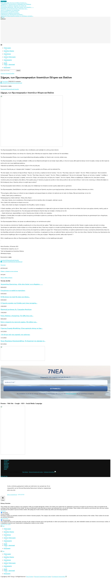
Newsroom (5, 81)
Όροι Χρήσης (25, 472)
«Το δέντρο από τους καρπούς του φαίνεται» (15, 334)
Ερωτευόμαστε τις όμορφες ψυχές (9, 11)
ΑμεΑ (5, 63)
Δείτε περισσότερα (12, 494)
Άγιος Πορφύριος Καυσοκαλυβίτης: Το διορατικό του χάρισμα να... (23, 341)
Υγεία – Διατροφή (9, 64)
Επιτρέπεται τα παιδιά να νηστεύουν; (10, 13)
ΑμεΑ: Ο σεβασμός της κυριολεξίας (10, 10)
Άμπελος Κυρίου (9, 51)
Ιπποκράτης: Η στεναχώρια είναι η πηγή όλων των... (14, 8)
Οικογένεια (7, 54)
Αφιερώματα (8, 60)
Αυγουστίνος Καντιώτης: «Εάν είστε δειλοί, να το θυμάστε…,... (17, 7)
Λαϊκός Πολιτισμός (10, 57)
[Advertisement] (55, 31)
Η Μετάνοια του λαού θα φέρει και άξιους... (12, 14)
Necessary (5, 512)
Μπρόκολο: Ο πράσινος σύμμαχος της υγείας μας (13, 5)
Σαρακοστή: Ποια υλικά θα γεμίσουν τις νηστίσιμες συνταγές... (17, 16)
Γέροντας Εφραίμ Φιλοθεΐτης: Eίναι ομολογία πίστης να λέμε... (22, 328)
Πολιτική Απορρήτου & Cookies (36, 472)
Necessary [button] (3, 511)
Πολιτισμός (7, 48)
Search (18, 70)
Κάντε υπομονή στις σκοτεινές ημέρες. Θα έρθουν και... (19, 322)
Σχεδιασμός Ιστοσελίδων (49, 472)
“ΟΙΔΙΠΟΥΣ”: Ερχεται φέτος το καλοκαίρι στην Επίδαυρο (16, 4)
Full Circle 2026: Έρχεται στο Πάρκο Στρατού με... (14, 2)
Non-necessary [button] (4, 518)
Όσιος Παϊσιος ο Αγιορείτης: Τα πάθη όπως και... (17, 316)
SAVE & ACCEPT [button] (6, 524)
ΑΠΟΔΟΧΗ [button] (21, 494)
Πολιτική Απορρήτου (71, 393)
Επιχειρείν (7, 67)
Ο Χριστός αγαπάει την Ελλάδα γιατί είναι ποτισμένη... (19, 303)
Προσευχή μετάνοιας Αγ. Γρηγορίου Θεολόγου (16, 309)
